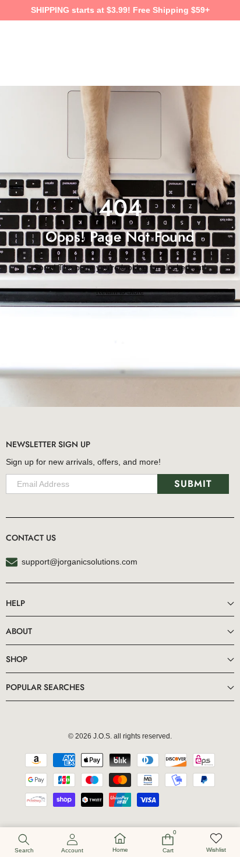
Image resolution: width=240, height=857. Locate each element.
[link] (216, 843)
